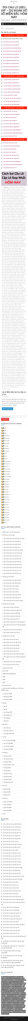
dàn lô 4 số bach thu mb (9, 277)
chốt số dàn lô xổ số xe (9, 264)
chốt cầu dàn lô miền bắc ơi (10, 225)
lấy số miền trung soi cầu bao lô (11, 607)
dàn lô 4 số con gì (19, 288)
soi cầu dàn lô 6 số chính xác (10, 333)
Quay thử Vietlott (8, 801)
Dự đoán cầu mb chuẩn (8, 576)
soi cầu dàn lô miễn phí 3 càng (12, 345)
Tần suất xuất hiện (7, 499)
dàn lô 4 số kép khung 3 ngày (11, 309)
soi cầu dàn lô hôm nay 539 (15, 335)
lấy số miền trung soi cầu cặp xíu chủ (13, 610)
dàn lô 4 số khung (15, 312)
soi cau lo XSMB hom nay (18, 999)
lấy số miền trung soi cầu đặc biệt (12, 613)
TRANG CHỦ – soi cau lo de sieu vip (11, 532)
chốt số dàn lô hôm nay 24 (12, 240)
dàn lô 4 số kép (7, 308)
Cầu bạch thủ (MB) (8, 749)
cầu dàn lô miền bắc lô (8, 204)
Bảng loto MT (7, 795)
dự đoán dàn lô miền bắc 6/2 (11, 317)
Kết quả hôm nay (7, 435)
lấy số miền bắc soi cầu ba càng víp (12, 541)
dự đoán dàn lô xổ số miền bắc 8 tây (12, 324)
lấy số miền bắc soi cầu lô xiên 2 (11, 586)
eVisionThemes (14, 1019)
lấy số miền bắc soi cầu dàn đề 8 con (12, 561)
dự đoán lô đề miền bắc (12, 330)
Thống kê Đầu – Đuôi (7, 494)
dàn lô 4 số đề (11, 293)
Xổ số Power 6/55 (8, 712)
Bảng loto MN (7, 792)
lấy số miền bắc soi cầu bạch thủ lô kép (13, 550)
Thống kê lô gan (7, 481)
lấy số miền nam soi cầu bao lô (11, 639)
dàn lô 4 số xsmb (14, 316)
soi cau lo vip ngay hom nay (12, 386)
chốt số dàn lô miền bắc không (11, 250)
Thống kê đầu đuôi (7, 479)
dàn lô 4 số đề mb (16, 295)
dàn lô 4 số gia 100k (10, 300)
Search (5, 419)
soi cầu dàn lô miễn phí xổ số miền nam (14, 349)
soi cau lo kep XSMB (12, 996)
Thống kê (6, 458)
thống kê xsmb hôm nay (20, 1010)
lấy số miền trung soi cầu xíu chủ (12, 632)
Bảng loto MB (7, 789)
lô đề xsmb (20, 330)
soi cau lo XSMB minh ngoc (8, 1001)
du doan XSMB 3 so (7, 983)
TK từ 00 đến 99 (7, 502)
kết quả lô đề (12, 989)
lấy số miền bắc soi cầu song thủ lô (12, 597)
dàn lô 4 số (6, 274)
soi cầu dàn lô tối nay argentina (15, 351)
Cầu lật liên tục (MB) (7, 471)
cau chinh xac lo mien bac (15, 188)
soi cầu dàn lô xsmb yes (9, 385)
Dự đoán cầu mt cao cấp (8, 604)
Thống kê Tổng (7, 762)
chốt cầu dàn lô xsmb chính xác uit (11, 234)
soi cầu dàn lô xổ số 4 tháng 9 (16, 361)
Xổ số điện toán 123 (7, 463)
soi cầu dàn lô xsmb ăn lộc (15, 375)
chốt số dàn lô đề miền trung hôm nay (12, 238)
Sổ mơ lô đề (5, 671)
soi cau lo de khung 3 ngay (12, 994)
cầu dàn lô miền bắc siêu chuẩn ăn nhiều (14, 209)
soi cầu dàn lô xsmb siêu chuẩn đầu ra (15, 380)
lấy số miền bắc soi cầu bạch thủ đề (12, 544)
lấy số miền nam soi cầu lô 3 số (11, 651)
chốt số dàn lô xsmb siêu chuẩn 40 (12, 269)
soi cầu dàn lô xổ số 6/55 (15, 362)
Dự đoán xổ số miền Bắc (17, 988)
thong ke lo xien (18, 1009)
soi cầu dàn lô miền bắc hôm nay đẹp (12, 343)
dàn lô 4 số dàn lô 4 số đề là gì (10, 291)
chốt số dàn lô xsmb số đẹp (10, 272)
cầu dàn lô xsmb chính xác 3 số (10, 214)
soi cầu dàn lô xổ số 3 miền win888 (13, 359)
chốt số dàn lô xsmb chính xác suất (13, 266)
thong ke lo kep (9, 1009)
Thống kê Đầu (6, 489)
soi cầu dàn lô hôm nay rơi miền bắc (11, 340)
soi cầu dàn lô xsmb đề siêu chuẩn (11, 378)
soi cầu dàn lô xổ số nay (9, 372)
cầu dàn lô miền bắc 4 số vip (15, 190)
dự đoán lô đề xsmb (18, 983)
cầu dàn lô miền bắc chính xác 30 (11, 193)
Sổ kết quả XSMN (7, 440)
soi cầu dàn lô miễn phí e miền (10, 348)
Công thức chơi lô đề (7, 668)
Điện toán (4, 724)
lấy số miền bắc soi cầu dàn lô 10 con (13, 567)
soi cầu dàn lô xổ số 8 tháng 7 (17, 364)
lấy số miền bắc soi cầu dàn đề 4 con (12, 556)
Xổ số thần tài (6, 466)
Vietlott (4, 703)
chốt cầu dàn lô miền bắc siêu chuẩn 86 (12, 229)
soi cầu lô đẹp (18, 1005)
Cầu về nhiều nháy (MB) (8, 476)
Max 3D (6, 453)
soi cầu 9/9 (7, 332)
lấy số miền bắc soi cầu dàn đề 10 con (13, 564)
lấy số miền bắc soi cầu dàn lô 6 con (12, 573)
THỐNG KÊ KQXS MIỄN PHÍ (9, 673)
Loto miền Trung (7, 509)
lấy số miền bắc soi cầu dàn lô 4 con (14, 393)
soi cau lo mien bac (19, 385)
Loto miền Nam (7, 507)
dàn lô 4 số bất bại (10, 283)
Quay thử (4, 798)
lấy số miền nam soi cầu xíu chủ (11, 664)
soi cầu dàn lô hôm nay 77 (16, 337)
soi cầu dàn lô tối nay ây (17, 353)
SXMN (3, 679)
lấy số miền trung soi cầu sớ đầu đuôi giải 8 (14, 622)
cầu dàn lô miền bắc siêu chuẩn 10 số (11, 206)
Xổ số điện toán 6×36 (9, 733)
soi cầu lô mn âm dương (8, 1005)
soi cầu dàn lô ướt (11, 357)
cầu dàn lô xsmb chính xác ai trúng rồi (13, 216)
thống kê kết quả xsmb (7, 1010)
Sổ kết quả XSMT (7, 443)
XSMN (5, 430)
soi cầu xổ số (10, 1007)
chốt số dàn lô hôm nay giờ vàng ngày (11, 243)
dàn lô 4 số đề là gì (8, 295)
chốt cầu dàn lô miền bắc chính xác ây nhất (13, 222)
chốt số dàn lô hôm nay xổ (18, 246)
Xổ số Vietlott (7, 718)
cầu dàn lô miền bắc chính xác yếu (12, 197)
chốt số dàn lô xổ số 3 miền (16, 258)
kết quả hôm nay (6, 685)
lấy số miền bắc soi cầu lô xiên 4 (11, 591)
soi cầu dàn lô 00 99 (14, 332)
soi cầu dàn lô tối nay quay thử (11, 356)
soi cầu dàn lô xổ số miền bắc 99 (16, 369)
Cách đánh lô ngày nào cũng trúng (13, 978)
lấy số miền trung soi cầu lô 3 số (12, 619)
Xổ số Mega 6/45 (7, 448)
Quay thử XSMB (7, 512)
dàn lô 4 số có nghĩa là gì (9, 288)
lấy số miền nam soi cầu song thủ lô (12, 661)
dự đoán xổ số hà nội (16, 986)
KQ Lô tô (4, 785)
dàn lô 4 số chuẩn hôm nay (10, 287)
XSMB (5, 428)
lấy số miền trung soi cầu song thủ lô (13, 629)
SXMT (3, 682)
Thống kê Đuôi (7, 767)
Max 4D (6, 456)
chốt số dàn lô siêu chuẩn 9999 (14, 251)
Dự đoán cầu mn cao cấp (8, 636)
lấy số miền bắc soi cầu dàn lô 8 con (12, 580)
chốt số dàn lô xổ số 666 (15, 259)
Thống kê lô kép (7, 486)
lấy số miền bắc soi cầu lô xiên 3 (11, 589)
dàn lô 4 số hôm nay (12, 301)
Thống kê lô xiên (7, 484)
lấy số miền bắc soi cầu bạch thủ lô (12, 547)
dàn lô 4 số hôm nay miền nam (12, 303)
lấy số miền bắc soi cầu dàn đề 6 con (12, 558)
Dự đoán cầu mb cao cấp (14, 187)
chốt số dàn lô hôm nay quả (13, 245)
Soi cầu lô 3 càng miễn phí (18, 1004)
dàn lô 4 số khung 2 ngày (13, 314)
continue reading (7, 408)
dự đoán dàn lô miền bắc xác (16, 319)
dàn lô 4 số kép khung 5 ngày (17, 311)
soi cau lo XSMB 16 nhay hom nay (12, 997)
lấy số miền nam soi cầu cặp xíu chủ (12, 642)
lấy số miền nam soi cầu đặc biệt (12, 645)
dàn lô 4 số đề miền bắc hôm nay (14, 296)
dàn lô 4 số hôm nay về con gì (11, 306)
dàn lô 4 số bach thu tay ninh (17, 280)
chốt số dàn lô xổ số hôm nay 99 (13, 261)
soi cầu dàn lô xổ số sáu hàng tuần (15, 374)
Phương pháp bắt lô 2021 (8, 991)
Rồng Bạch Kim (16, 993)
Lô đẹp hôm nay (21, 989)
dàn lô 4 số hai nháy (19, 300)
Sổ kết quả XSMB (7, 438)
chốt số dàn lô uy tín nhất (17, 256)
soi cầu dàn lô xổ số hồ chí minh (16, 365)
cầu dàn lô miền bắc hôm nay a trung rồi (13, 201)
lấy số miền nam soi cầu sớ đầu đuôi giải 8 (14, 654)
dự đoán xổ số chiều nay (16, 984)
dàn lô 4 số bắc (13, 274)
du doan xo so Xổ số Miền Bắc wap (16, 981)
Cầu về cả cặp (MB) (8, 743)
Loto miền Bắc (6, 504)
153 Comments (6, 388)
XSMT (5, 433)
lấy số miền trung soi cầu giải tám (12, 616)
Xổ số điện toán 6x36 (7, 461)
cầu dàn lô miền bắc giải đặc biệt (12, 198)
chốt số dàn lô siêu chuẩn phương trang (12, 254)
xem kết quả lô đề (16, 1012)
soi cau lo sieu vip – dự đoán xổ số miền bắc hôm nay (14, 12)
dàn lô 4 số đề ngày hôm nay (15, 298)
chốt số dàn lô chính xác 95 (13, 235)
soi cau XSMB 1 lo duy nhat (13, 1002)
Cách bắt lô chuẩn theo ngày (8, 976)
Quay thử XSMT (7, 517)
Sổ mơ (5, 522)
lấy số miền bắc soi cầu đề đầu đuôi (12, 583)
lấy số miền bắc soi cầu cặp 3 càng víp (13, 553)
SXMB (3, 676)
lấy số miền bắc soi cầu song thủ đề (12, 594)
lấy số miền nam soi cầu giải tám (12, 648)
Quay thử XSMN (7, 807)
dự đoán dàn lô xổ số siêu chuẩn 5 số (12, 327)
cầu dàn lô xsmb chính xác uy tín (11, 219)
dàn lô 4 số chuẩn (9, 285)
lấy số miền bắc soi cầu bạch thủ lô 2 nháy (14, 538)
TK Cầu (4, 737)
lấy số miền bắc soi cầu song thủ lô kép (13, 600)
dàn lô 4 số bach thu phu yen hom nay (12, 279)
